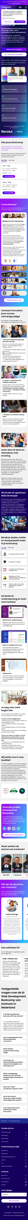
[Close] (24, 11)
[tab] (3, 548)
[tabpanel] (14, 179)
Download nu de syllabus (15, 54)
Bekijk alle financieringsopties (14, 835)
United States (19, 21)
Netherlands (8, 22)
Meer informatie (14, 1201)
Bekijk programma (13, 300)
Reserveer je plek (8, 176)
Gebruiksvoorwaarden (18, 1212)
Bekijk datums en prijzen (14, 49)
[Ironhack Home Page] (6, 7)
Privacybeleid (7, 1212)
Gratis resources (16, 3)
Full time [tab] (4, 160)
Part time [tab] (11, 160)
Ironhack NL (4, 1121)
